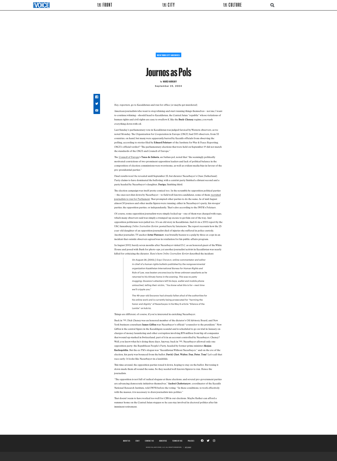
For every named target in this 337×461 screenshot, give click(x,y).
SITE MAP (188, 447)
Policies (191, 440)
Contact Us (149, 440)
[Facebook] (202, 440)
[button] (272, 5)
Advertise (163, 440)
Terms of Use (177, 440)
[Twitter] (208, 440)
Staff (137, 440)
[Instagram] (214, 440)
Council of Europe (129, 157)
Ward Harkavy (170, 81)
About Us (126, 440)
